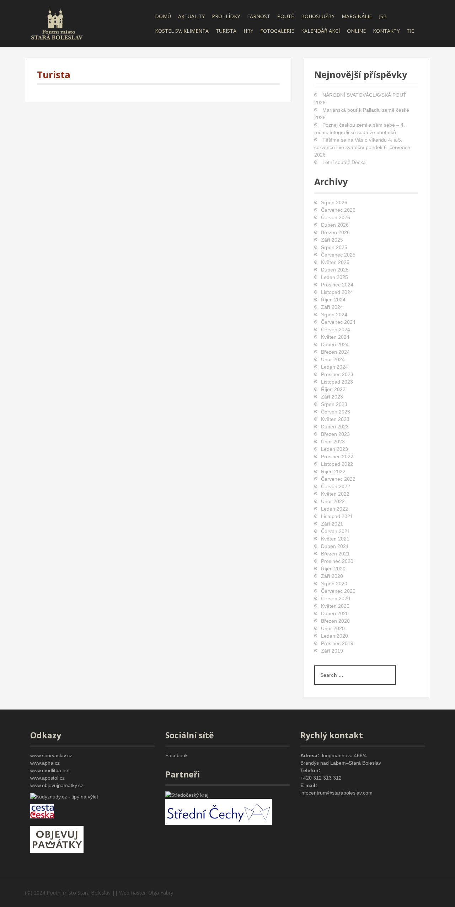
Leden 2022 (334, 509)
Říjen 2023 (333, 389)
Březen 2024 (335, 352)
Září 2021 (332, 524)
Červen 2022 (335, 486)
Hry (248, 30)
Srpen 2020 (334, 583)
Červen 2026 (335, 217)
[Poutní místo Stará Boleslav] (57, 23)
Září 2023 (332, 397)
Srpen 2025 (334, 247)
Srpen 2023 (334, 404)
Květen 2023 (335, 419)
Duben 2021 (335, 546)
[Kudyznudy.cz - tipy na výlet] (64, 796)
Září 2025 (332, 240)
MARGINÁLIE (357, 16)
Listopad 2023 (337, 382)
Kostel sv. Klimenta (182, 30)
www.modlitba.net (50, 770)
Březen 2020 (335, 621)
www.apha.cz (45, 763)
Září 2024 (332, 307)
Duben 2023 (335, 426)
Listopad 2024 (337, 292)
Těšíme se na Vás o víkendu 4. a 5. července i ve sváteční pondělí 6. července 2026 (362, 147)
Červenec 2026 (338, 210)
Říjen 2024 (333, 299)
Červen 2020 (335, 598)
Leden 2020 (334, 636)
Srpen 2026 (334, 202)
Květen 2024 (335, 337)
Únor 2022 (333, 501)
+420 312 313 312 (321, 778)
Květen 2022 (335, 494)
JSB (383, 16)
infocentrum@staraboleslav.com (336, 793)
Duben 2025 (335, 270)
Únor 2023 (333, 441)
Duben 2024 (335, 344)
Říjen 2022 (333, 471)
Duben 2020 (335, 613)
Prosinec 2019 (337, 643)
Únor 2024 (333, 359)
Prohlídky (226, 16)
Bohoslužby (317, 16)
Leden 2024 (334, 367)
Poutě (285, 16)
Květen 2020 (335, 606)
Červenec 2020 (338, 591)
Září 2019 (332, 651)
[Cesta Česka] (42, 810)
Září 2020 (332, 576)
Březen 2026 (335, 232)
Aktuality (191, 16)
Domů (163, 16)
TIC (410, 30)
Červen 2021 (335, 531)
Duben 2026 (335, 225)
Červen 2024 (335, 329)
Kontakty (386, 30)
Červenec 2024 (338, 322)
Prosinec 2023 (337, 374)
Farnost (258, 16)
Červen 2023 (335, 412)
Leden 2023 (334, 449)
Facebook (176, 755)
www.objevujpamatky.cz (56, 785)
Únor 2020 (333, 628)
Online (356, 30)
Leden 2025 (334, 277)
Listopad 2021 (337, 516)
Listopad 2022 (337, 464)
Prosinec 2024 (337, 285)
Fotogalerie (277, 30)
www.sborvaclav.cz (51, 755)
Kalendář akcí (320, 30)
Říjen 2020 (333, 568)
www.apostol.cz (47, 778)
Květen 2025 (335, 262)
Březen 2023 (335, 434)
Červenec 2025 (338, 255)
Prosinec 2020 (337, 561)
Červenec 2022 (338, 479)
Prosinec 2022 (337, 456)
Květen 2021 (335, 539)
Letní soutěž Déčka (344, 162)
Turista (226, 30)
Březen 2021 (335, 554)
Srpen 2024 (334, 314)
